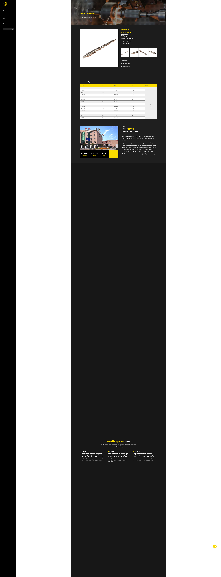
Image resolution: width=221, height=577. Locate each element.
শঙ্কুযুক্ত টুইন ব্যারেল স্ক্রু (93, 17)
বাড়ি (3, 10)
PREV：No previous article (125, 63)
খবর (3, 23)
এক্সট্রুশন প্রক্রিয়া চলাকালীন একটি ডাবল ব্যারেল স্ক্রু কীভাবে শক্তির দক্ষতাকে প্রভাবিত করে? (92, 456)
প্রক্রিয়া (4, 18)
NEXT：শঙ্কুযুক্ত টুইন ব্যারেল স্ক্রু (125, 66)
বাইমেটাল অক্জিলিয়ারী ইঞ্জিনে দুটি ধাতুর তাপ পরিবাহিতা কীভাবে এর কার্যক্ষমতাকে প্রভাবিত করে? (117, 456)
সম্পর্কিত (4, 13)
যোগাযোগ (4, 26)
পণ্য (3, 15)
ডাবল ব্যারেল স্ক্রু (87, 17)
